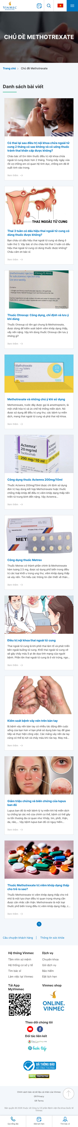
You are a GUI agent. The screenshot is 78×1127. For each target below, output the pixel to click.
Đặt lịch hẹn (49, 976)
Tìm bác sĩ (14, 971)
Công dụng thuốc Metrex (24, 560)
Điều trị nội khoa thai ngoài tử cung (31, 640)
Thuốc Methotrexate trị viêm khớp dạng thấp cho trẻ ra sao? (38, 887)
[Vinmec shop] (54, 1001)
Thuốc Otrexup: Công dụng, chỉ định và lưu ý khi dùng (38, 317)
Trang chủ (9, 68)
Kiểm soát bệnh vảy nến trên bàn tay (32, 721)
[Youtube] (30, 1029)
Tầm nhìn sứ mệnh (19, 959)
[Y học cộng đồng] (37, 1042)
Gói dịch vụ (49, 965)
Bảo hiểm (48, 971)
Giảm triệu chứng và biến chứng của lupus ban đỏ (36, 803)
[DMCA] (39, 1076)
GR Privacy (39, 1096)
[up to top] (68, 1093)
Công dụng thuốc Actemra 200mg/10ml (34, 479)
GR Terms (39, 1101)
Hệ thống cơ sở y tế (20, 965)
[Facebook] (40, 1029)
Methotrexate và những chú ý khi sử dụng (36, 399)
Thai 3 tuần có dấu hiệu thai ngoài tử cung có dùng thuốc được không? (38, 233)
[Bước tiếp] (37, 1048)
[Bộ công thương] (39, 1065)
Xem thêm (12, 175)
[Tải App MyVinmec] (20, 1005)
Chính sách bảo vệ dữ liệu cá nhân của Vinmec (39, 1092)
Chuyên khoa (50, 959)
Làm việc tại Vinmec (20, 976)
